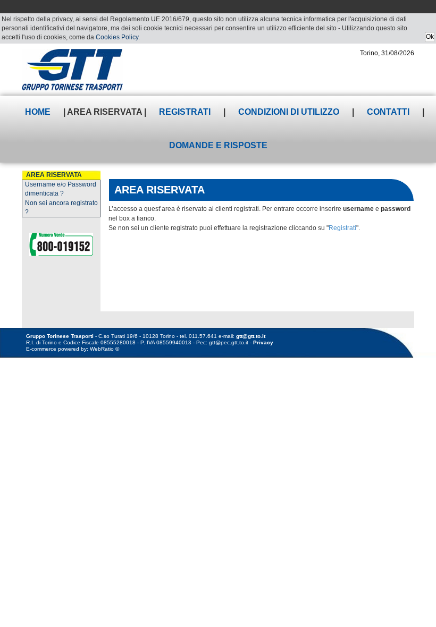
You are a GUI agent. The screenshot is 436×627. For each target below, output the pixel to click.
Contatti (388, 111)
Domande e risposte (218, 145)
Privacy (263, 342)
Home (38, 111)
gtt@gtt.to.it (250, 336)
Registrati (185, 111)
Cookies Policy (117, 37)
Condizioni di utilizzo (288, 111)
